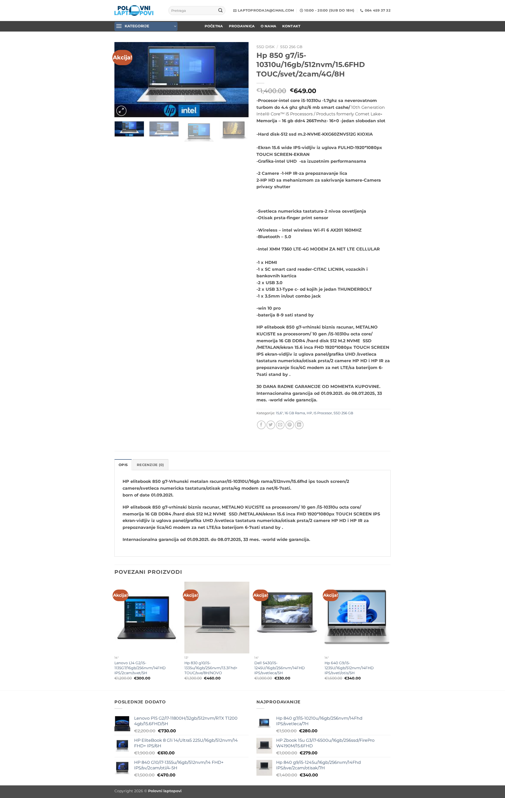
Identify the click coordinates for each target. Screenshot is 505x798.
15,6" (279, 413)
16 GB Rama (295, 413)
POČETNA (214, 26)
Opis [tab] (123, 465)
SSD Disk (265, 47)
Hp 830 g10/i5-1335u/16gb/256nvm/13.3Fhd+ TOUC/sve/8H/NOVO (211, 668)
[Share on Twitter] (270, 425)
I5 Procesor (323, 413)
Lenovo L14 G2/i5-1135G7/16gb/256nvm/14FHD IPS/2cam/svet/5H (140, 668)
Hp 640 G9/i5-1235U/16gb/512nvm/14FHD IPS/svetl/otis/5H (349, 668)
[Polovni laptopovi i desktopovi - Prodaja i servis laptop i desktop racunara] (133, 10)
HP (309, 413)
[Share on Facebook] (261, 425)
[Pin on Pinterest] (289, 425)
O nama (268, 26)
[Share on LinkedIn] (299, 425)
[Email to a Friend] (280, 425)
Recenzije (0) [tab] (150, 465)
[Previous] (123, 79)
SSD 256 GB (291, 47)
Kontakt (291, 26)
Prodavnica (242, 26)
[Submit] (220, 10)
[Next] (239, 79)
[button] (146, 26)
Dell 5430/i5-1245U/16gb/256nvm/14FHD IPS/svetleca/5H (279, 668)
